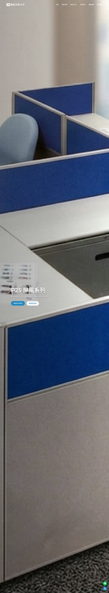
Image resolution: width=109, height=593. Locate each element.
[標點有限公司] (15, 4)
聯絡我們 (99, 4)
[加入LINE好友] (105, 583)
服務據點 (91, 4)
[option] (54, 296)
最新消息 (83, 4)
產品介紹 (73, 4)
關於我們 (64, 4)
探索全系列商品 (18, 304)
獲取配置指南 (33, 304)
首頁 (57, 4)
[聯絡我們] (105, 588)
